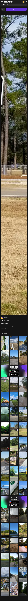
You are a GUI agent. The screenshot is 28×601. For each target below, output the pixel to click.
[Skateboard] (23, 560)
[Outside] (14, 444)
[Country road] (23, 429)
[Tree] (5, 357)
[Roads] (5, 458)
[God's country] (23, 384)
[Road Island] (23, 458)
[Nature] (23, 357)
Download (17, 9)
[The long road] (23, 399)
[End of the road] (5, 429)
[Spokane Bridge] (23, 488)
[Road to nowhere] (23, 515)
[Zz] (5, 384)
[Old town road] (23, 343)
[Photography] (14, 515)
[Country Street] (14, 560)
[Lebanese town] (14, 574)
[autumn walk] (5, 545)
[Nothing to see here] (23, 473)
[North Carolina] (5, 399)
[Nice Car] (14, 384)
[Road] (23, 545)
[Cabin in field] (14, 357)
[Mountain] (14, 530)
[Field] (14, 429)
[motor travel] (5, 444)
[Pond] (23, 414)
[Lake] (14, 545)
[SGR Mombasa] (5, 574)
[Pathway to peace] (23, 589)
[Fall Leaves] (23, 530)
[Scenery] (5, 560)
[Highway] (14, 488)
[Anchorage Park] (14, 399)
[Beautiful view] (5, 343)
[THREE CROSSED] (5, 473)
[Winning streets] (5, 488)
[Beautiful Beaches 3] (23, 444)
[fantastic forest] (5, 515)
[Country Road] (5, 530)
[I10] (5, 414)
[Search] (25, 4)
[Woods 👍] (14, 589)
